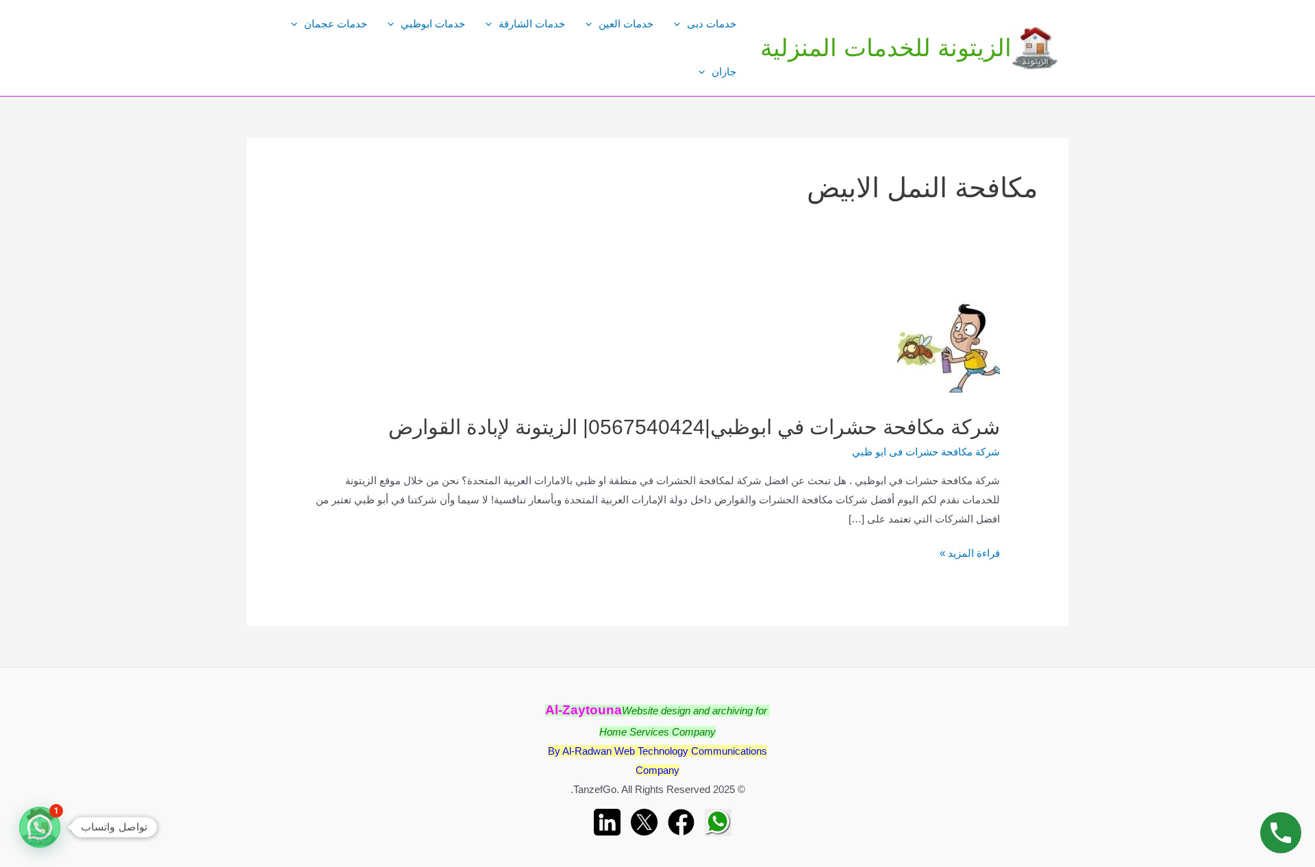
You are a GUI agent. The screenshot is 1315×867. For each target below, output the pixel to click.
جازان (724, 71)
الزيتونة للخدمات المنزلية (886, 47)
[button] (39, 827)
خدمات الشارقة (532, 23)
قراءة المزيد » (970, 554)
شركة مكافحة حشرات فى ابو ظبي (926, 451)
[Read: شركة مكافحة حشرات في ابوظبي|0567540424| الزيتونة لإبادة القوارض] (948, 345)
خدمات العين (626, 23)
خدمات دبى (711, 23)
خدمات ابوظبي (433, 23)
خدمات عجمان (335, 23)
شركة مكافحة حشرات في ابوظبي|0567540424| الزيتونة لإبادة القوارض (694, 427)
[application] (680, 24)
